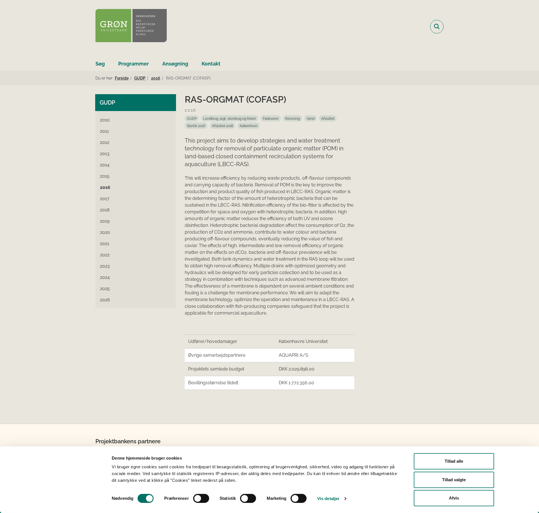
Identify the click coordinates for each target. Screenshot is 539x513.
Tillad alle (454, 461)
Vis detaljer (328, 498)
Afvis (454, 498)
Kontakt (211, 64)
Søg (100, 64)
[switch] (201, 498)
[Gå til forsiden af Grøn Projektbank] (131, 26)
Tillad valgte (454, 479)
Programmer (133, 64)
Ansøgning (175, 64)
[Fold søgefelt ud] (437, 26)
